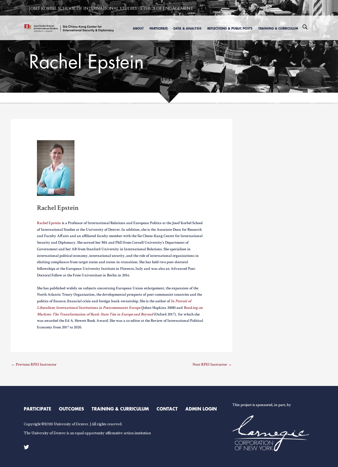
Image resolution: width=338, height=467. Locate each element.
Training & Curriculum (120, 409)
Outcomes (71, 409)
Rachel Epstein (49, 222)
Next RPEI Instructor (212, 364)
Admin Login (201, 409)
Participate (37, 409)
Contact (167, 409)
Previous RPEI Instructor (34, 364)
